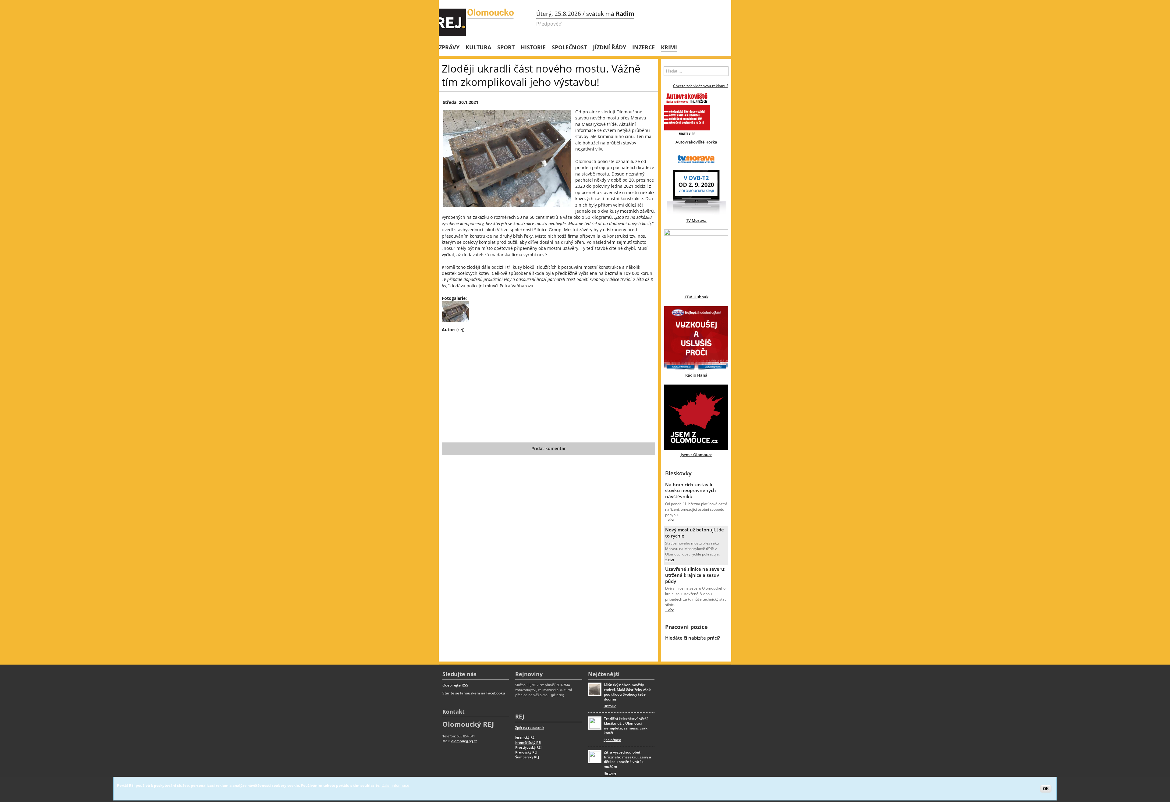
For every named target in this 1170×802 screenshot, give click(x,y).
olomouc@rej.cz (464, 741)
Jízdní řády (609, 47)
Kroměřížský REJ (528, 742)
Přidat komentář (548, 448)
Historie (533, 47)
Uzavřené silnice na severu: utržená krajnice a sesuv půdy (695, 575)
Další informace (395, 785)
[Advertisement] (548, 381)
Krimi (669, 47)
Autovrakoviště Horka (696, 142)
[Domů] (477, 22)
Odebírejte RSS (455, 685)
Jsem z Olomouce (696, 454)
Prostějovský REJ (528, 747)
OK (1046, 788)
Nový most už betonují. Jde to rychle (694, 533)
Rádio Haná (696, 375)
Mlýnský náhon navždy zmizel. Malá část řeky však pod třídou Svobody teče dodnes (627, 692)
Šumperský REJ (527, 757)
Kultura (478, 47)
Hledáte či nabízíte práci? (692, 638)
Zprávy (449, 47)
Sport (506, 47)
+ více (669, 520)
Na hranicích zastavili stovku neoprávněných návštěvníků (690, 490)
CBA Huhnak (696, 297)
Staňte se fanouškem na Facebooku (473, 693)
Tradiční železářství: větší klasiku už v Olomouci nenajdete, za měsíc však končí (625, 726)
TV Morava (696, 220)
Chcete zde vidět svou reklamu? (700, 85)
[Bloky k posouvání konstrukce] (455, 320)
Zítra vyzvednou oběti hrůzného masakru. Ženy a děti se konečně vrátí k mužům (627, 759)
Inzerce (643, 47)
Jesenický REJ (525, 737)
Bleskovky (678, 473)
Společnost (569, 47)
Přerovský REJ (526, 752)
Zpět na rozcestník (529, 727)
